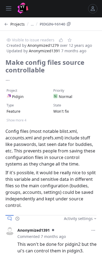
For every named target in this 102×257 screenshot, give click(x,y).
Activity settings (78, 218)
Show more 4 (16, 120)
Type (10, 105)
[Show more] (7, 80)
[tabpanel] (51, 240)
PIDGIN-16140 (52, 24)
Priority (58, 90)
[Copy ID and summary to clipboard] (69, 24)
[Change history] (17, 218)
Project (12, 90)
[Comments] (9, 218)
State (57, 105)
